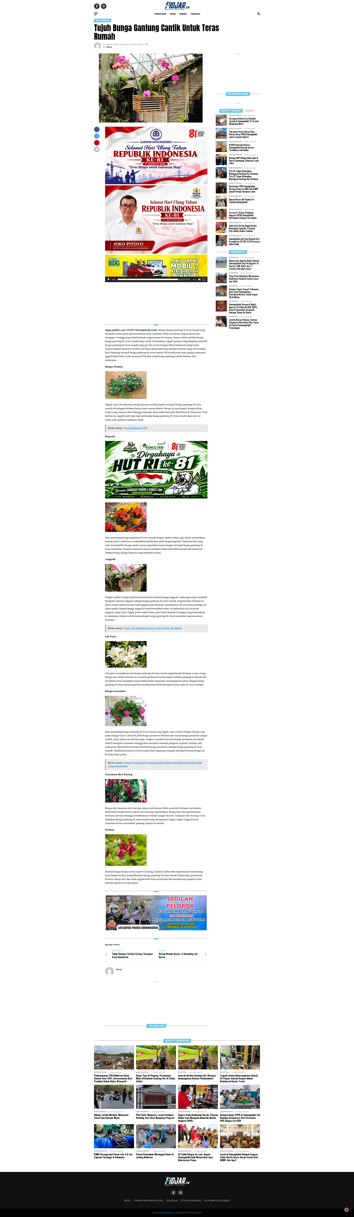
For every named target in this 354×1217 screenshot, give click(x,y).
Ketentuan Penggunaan (191, 1200)
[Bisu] (199, 279)
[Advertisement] (156, 301)
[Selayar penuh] (203, 279)
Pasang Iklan (171, 1200)
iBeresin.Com (168, 1213)
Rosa (109, 47)
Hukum (173, 13)
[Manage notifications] (346, 1210)
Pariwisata (195, 13)
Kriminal (183, 13)
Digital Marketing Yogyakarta (217, 1200)
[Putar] (108, 279)
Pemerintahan (160, 13)
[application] (156, 268)
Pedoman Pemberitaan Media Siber (148, 1200)
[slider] (154, 279)
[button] (156, 268)
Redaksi (127, 1200)
